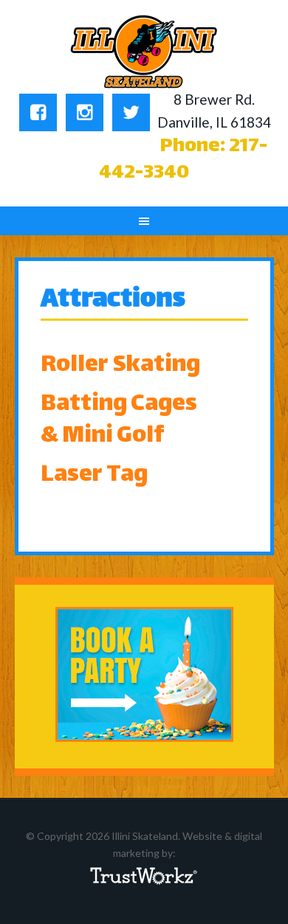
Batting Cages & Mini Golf (119, 420)
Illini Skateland (144, 51)
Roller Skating (120, 365)
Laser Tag (94, 475)
